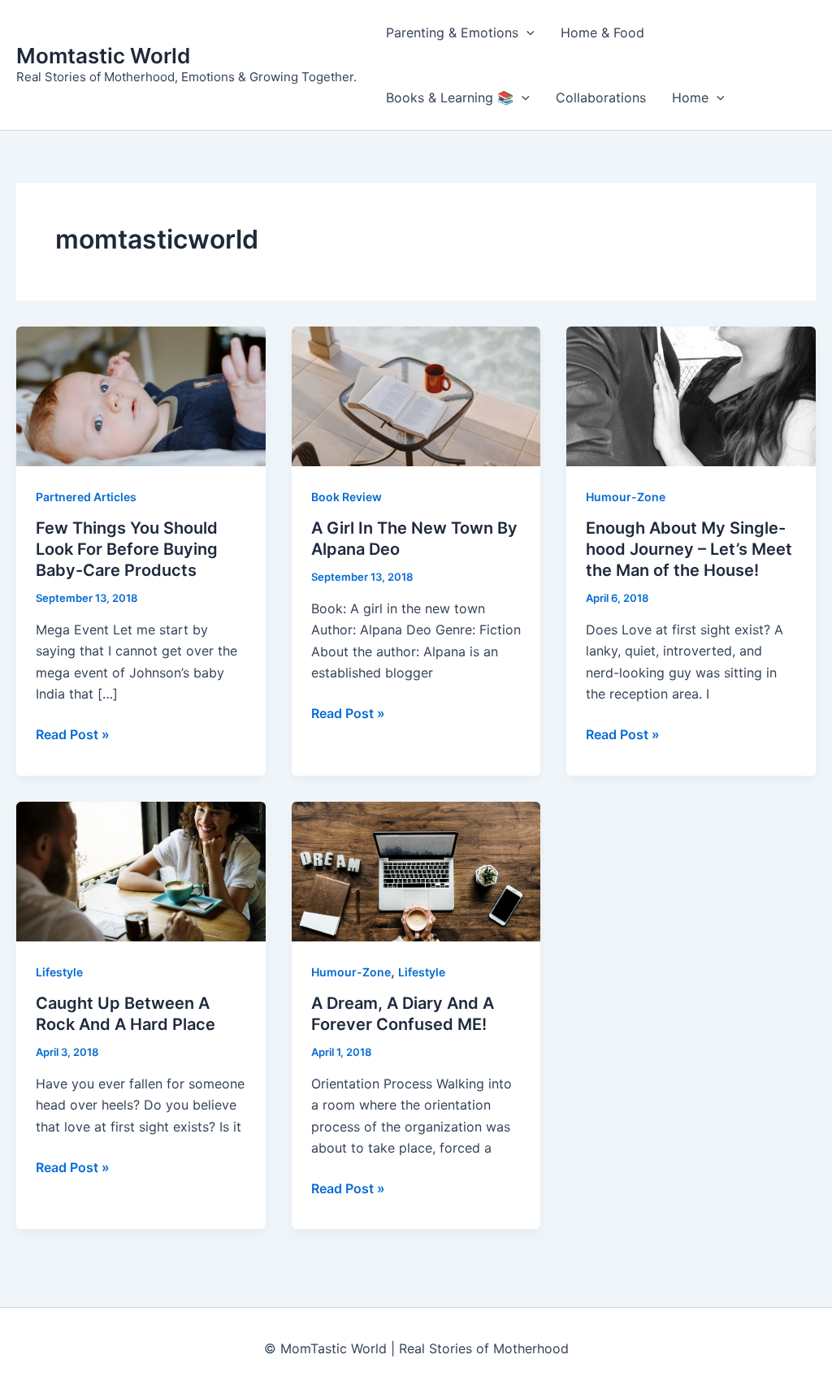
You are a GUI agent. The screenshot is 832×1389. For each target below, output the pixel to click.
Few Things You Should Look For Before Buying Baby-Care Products (127, 549)
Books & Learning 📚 (450, 97)
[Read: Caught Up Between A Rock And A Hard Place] (141, 870)
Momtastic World (103, 55)
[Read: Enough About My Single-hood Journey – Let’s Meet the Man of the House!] (691, 395)
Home (690, 97)
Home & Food (602, 32)
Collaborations (601, 97)
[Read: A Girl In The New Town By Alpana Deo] (416, 395)
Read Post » (73, 735)
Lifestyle (59, 972)
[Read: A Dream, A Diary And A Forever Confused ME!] (416, 870)
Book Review (346, 497)
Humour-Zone (625, 497)
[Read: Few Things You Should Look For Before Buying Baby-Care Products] (141, 395)
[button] (526, 32)
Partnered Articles (86, 497)
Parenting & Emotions (452, 32)
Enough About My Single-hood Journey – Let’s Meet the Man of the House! (689, 549)
